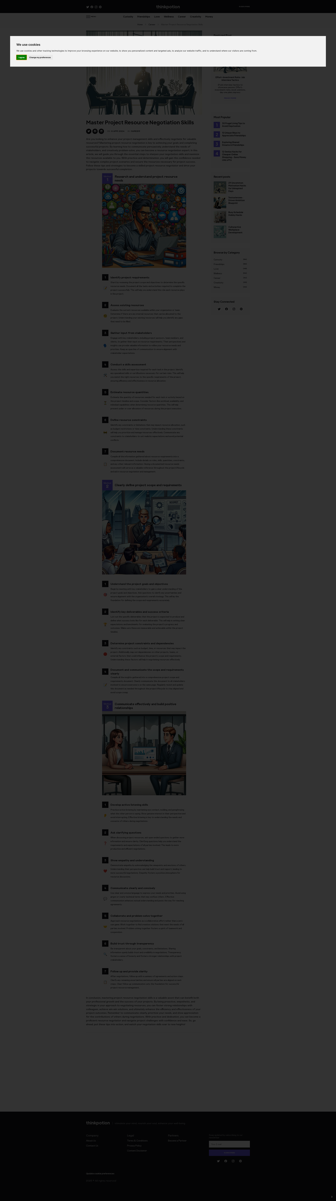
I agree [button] (22, 57)
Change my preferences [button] (40, 57)
